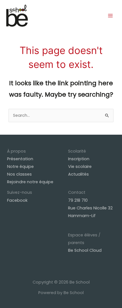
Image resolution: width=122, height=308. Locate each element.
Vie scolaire (80, 166)
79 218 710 (78, 200)
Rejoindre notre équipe (30, 182)
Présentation (20, 159)
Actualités (78, 174)
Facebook (17, 200)
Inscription (78, 159)
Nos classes (19, 174)
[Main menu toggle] (110, 16)
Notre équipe (20, 166)
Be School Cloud (85, 250)
